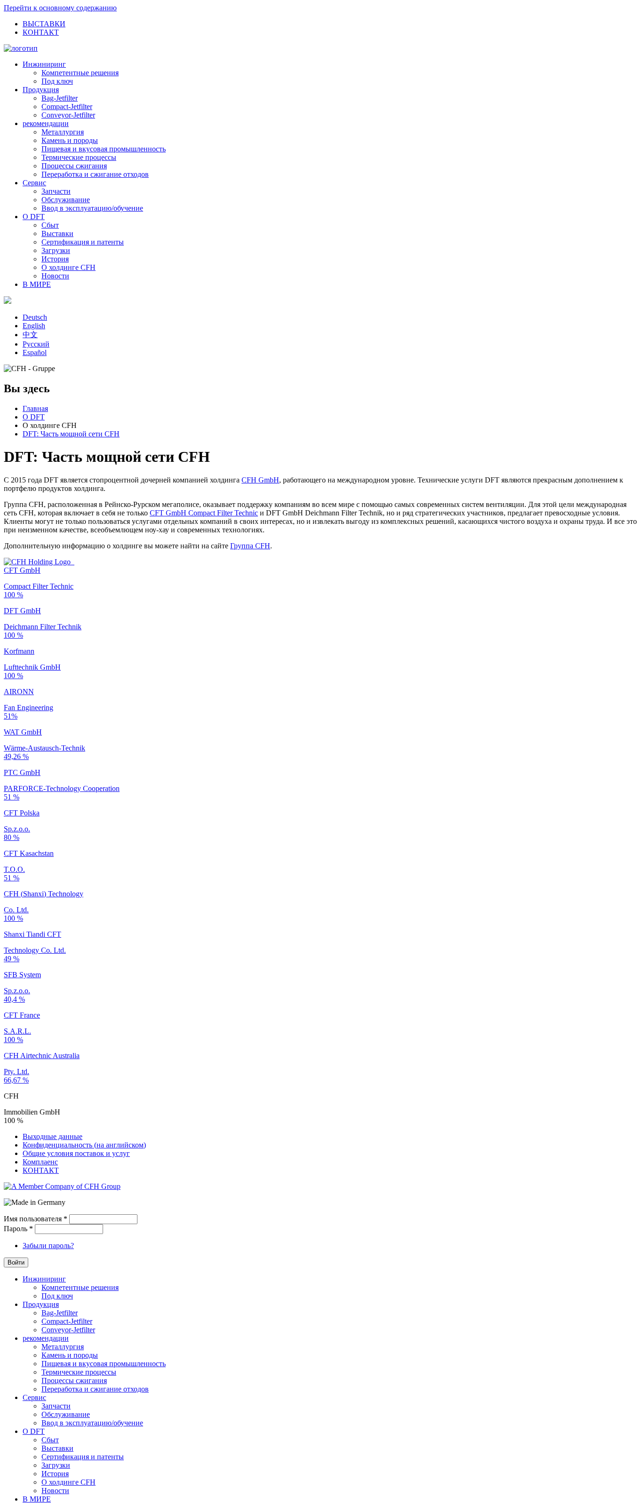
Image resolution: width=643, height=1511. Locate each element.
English (34, 326)
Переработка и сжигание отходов (95, 174)
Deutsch (35, 317)
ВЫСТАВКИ (44, 24)
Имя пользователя (35, 1219)
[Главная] (21, 48)
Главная (35, 408)
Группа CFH (250, 546)
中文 (30, 335)
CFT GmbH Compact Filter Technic (204, 513)
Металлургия (62, 132)
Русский (36, 344)
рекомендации (46, 123)
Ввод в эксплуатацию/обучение (92, 208)
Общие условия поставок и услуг (76, 1153)
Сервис (34, 183)
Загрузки (55, 250)
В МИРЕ (37, 284)
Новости (55, 276)
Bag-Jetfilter (59, 98)
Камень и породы (69, 140)
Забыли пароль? (48, 1246)
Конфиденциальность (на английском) (84, 1145)
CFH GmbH (260, 480)
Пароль (18, 1229)
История (55, 259)
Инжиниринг (44, 64)
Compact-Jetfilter (66, 107)
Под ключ (57, 81)
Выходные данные (52, 1136)
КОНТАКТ (41, 32)
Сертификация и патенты (82, 242)
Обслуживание (65, 200)
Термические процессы (78, 157)
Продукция (41, 90)
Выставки (57, 233)
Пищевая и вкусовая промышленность (103, 149)
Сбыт (50, 225)
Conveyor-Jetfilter (68, 115)
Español (35, 352)
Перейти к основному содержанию (60, 8)
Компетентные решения (80, 73)
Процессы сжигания (74, 166)
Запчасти (56, 191)
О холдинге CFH (68, 267)
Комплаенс (40, 1162)
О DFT (34, 217)
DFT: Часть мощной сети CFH (71, 434)
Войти (16, 1262)
